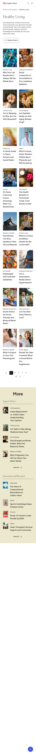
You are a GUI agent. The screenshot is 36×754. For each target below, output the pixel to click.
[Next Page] (20, 376)
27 (16, 376)
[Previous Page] (6, 373)
